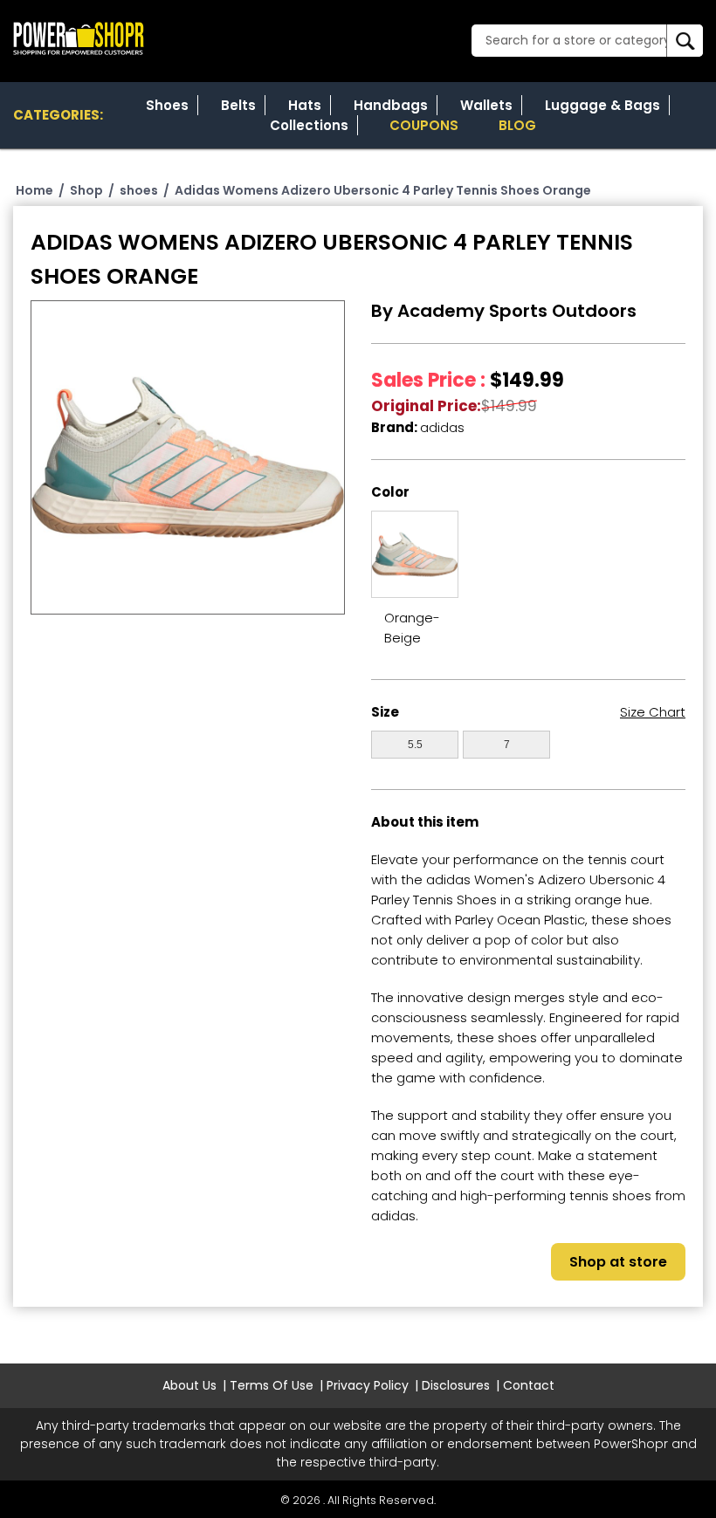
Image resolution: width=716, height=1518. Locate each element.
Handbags (391, 105)
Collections (309, 125)
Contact (528, 1385)
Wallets (486, 105)
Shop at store (618, 1262)
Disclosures (456, 1385)
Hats (304, 105)
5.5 (415, 744)
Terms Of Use (271, 1385)
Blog (517, 125)
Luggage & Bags (602, 105)
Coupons (423, 125)
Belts (238, 105)
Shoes (167, 105)
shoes (139, 190)
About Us (189, 1385)
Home (34, 190)
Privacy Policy (368, 1385)
